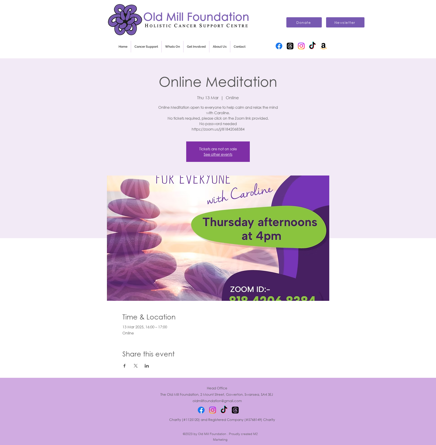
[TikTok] (312, 46)
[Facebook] (279, 46)
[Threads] (290, 46)
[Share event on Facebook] (124, 366)
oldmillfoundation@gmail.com (217, 400)
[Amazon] (323, 46)
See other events (218, 154)
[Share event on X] (136, 366)
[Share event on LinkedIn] (147, 366)
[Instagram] (301, 46)
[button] (146, 46)
